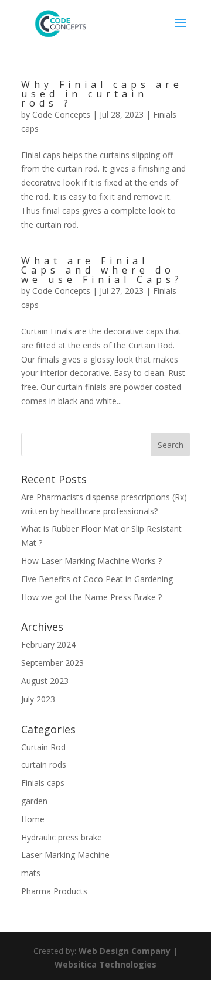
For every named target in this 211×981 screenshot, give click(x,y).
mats (30, 873)
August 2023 (45, 680)
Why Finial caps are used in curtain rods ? (102, 94)
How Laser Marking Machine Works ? (91, 560)
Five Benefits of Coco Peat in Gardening (97, 579)
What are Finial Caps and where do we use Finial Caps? (102, 270)
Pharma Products (54, 891)
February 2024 (48, 644)
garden (34, 800)
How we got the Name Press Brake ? (91, 597)
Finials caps (42, 782)
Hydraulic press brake (61, 837)
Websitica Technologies (105, 964)
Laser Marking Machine (65, 854)
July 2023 (38, 699)
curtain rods (43, 764)
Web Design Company (125, 950)
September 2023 (52, 662)
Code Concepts (61, 114)
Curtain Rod (43, 747)
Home (33, 819)
